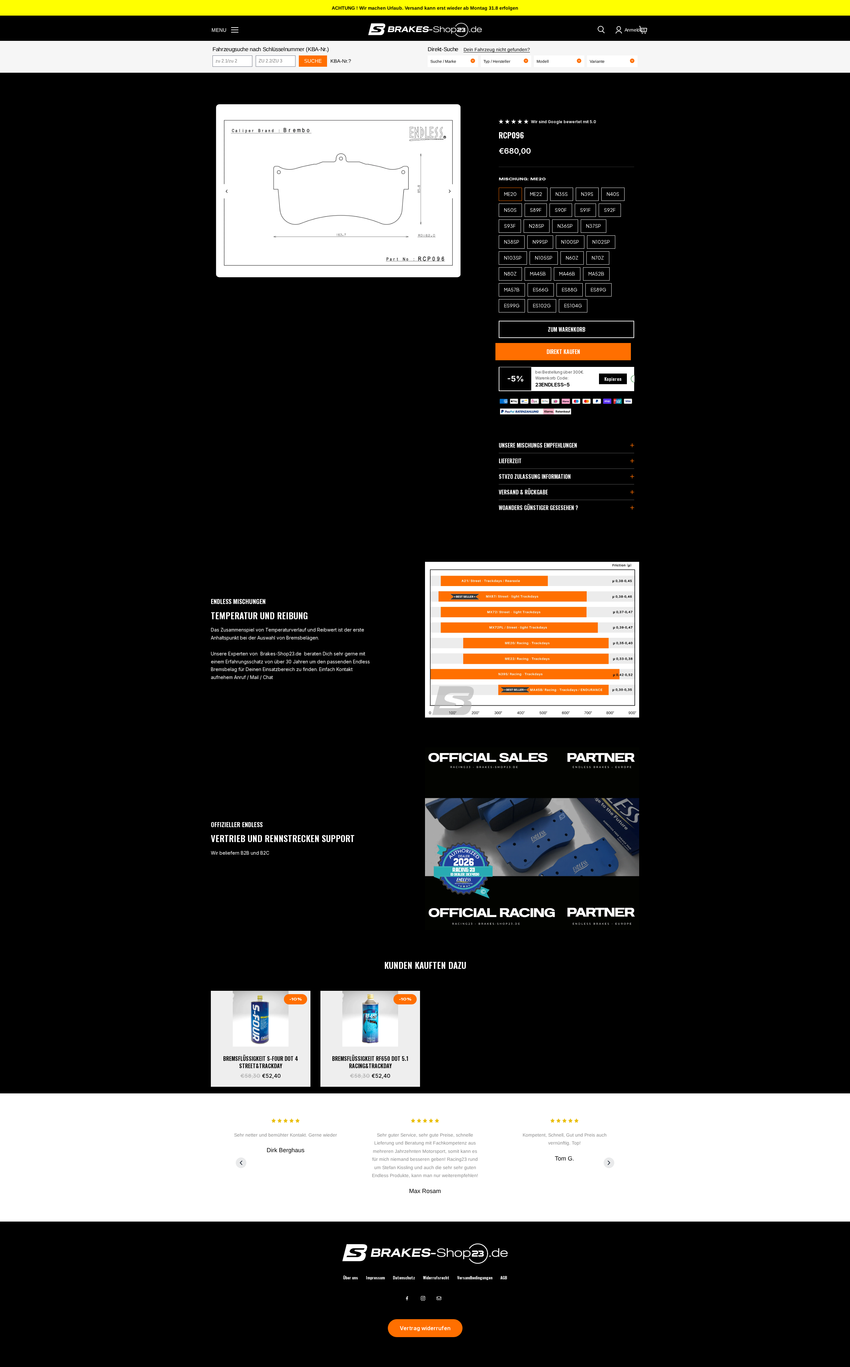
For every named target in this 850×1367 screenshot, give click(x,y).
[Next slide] (449, 191)
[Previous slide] (226, 191)
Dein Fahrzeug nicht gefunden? (497, 49)
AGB (503, 1277)
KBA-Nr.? (340, 61)
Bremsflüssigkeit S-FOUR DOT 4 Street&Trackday (260, 1062)
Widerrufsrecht (436, 1277)
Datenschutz (404, 1277)
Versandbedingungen (474, 1277)
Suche (313, 61)
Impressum (375, 1277)
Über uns (350, 1277)
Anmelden (635, 30)
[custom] (407, 1298)
